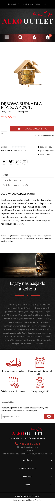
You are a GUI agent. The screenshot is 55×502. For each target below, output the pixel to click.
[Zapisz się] (49, 416)
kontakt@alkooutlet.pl (37, 4)
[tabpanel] (27, 211)
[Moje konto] (34, 37)
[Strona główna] (27, 16)
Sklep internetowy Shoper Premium (27, 500)
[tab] (27, 174)
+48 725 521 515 (17, 4)
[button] (7, 37)
